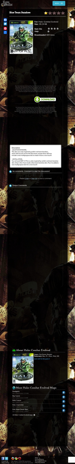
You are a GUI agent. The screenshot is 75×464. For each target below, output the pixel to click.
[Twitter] (5, 24)
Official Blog (5, 463)
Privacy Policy (39, 459)
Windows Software (40, 461)
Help (36, 458)
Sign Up (34, 178)
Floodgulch (15, 391)
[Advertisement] (42, 70)
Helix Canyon (16, 400)
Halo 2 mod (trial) (17, 405)
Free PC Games (40, 462)
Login (27, 178)
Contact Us (4, 461)
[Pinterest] (5, 28)
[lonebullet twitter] (6, 459)
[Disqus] (35, 212)
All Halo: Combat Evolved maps (22, 415)
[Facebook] (5, 20)
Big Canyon (16, 396)
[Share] (5, 32)
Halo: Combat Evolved (48, 22)
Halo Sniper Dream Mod (20, 409)
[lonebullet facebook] (3, 459)
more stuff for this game (41, 359)
